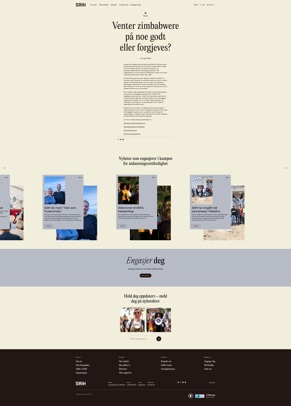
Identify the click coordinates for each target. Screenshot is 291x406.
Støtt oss (208, 369)
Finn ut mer (145, 275)
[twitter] (118, 139)
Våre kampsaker (83, 365)
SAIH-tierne (166, 365)
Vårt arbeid (103, 5)
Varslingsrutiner (168, 369)
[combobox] (197, 4)
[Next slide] (286, 168)
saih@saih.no (142, 385)
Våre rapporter (125, 373)
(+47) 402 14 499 (131, 385)
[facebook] (120, 139)
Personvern (212, 382)
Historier (123, 369)
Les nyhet (122, 226)
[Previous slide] (5, 168)
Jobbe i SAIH (81, 369)
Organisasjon (81, 373)
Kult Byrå (89, 394)
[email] (123, 139)
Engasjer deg (135, 5)
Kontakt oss (124, 5)
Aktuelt (113, 5)
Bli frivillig (209, 365)
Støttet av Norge (210, 397)
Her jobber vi (124, 365)
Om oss (93, 5)
